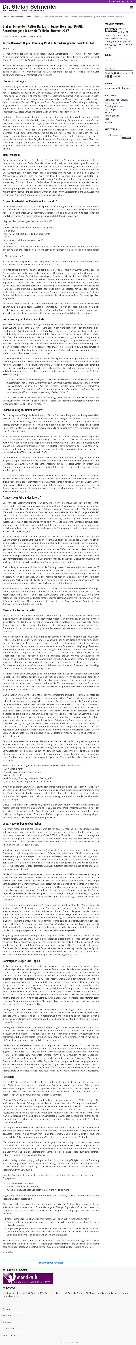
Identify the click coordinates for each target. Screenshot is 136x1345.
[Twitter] (114, 1)
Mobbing (109, 122)
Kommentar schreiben (52, 1262)
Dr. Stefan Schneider (30, 7)
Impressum (9, 1334)
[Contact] (132, 1)
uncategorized (112, 115)
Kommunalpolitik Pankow (117, 88)
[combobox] (118, 60)
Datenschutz (9, 1328)
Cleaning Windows (114, 106)
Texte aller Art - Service (116, 99)
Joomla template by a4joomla (68, 1342)
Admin (6, 1309)
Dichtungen (110, 109)
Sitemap (7, 1321)
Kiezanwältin (47, 914)
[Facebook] (109, 1)
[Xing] (128, 1)
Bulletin (108, 112)
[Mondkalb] (28, 1278)
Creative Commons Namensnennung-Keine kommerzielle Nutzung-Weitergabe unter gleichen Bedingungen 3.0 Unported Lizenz (118, 38)
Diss (107, 118)
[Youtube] (118, 1)
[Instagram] (123, 1)
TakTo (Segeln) (112, 103)
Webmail (7, 1315)
